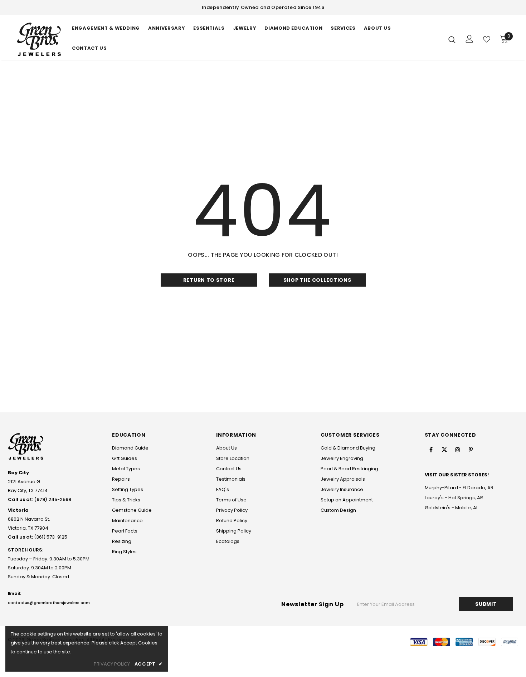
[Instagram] (457, 449)
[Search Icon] (452, 39)
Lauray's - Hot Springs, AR (454, 497)
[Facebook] (431, 449)
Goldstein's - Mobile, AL (451, 507)
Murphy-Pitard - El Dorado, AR (459, 487)
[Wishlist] (486, 39)
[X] (444, 449)
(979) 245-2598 (52, 499)
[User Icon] (469, 39)
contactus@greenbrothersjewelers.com (49, 602)
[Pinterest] (470, 449)
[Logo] (39, 39)
